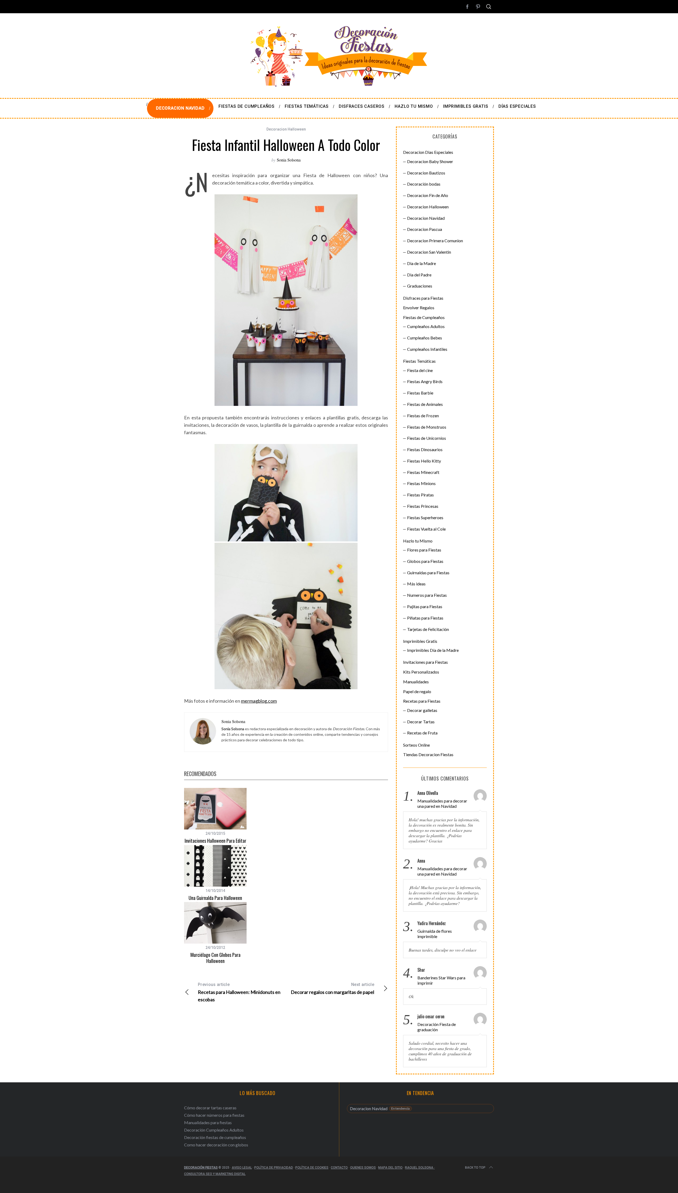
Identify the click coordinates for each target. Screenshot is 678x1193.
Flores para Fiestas (424, 549)
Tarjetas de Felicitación (428, 629)
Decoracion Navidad (426, 218)
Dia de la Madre (421, 263)
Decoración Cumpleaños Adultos (214, 1129)
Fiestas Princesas (422, 506)
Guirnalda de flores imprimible (434, 934)
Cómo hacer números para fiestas (214, 1115)
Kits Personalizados (421, 671)
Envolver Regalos (418, 307)
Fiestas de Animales (425, 404)
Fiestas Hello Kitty (424, 460)
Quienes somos (363, 1167)
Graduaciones (419, 285)
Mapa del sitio (390, 1167)
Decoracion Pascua (424, 229)
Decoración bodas (423, 183)
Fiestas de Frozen (423, 415)
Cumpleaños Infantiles (427, 349)
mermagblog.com (259, 701)
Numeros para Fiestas (427, 595)
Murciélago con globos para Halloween (215, 957)
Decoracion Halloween (286, 129)
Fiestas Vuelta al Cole (426, 528)
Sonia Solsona (289, 160)
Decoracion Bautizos (426, 172)
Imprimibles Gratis (420, 641)
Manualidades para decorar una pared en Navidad (442, 803)
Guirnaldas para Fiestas (428, 572)
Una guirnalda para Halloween (215, 897)
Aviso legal (242, 1167)
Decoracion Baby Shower (430, 161)
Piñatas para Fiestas (425, 617)
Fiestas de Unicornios (426, 438)
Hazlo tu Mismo (417, 540)
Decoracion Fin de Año (427, 195)
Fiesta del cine (420, 370)
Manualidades (416, 681)
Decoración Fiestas (201, 1167)
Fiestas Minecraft (423, 472)
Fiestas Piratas (420, 494)
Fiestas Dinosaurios (425, 449)
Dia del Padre (419, 274)
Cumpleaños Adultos (426, 326)
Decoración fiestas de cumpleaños (215, 1137)
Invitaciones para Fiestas (425, 662)
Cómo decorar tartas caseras (210, 1107)
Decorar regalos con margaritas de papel (332, 988)
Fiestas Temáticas (419, 361)
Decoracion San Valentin (429, 251)
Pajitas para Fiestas (424, 606)
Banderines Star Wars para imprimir (441, 980)
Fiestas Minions (421, 483)
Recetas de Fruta (422, 732)
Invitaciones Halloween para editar (215, 840)
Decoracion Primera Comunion (435, 240)
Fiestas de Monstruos (426, 426)
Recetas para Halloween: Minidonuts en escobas (239, 992)
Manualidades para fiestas (208, 1122)
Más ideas (416, 583)
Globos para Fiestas (425, 561)
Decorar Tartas (421, 721)
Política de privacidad (273, 1167)
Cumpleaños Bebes (424, 337)
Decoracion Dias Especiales (428, 152)
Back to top (475, 1167)
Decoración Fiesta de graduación (436, 1027)
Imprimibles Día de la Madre (433, 650)
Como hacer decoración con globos (216, 1144)
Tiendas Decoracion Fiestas (428, 754)
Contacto (339, 1167)
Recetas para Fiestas (421, 700)
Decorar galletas (422, 710)
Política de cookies (311, 1167)
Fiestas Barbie (420, 392)
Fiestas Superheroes (425, 517)
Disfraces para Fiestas (423, 298)
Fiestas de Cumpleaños (424, 317)
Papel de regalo (417, 691)
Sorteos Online (416, 744)
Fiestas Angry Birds (425, 381)
